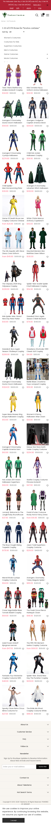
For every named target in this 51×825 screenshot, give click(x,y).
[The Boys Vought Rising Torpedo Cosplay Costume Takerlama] (13, 532)
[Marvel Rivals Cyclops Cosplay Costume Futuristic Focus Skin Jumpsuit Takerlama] (13, 565)
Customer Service (24, 732)
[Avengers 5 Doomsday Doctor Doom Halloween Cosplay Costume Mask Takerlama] (13, 108)
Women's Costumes (12, 37)
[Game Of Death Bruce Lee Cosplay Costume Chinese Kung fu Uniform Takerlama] (13, 206)
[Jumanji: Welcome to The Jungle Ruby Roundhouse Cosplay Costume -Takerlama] (13, 500)
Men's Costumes (11, 50)
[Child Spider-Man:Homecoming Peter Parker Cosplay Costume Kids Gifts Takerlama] (13, 173)
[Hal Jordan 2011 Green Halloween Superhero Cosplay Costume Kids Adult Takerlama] (13, 467)
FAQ (24, 739)
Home (3, 21)
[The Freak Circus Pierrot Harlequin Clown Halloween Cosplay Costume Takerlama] (38, 598)
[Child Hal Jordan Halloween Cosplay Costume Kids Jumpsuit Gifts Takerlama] (38, 140)
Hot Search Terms (24, 792)
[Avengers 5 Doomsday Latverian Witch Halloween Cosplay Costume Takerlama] (38, 173)
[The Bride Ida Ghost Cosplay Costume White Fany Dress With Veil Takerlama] (38, 696)
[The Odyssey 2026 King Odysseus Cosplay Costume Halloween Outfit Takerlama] (13, 271)
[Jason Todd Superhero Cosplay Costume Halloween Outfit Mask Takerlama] (38, 532)
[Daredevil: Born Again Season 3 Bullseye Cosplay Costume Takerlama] (13, 336)
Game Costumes (11, 54)
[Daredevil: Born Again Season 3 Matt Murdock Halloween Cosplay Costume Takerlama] (38, 304)
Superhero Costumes (12, 46)
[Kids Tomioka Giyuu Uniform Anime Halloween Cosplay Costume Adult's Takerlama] (38, 75)
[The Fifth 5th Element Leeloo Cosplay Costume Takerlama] (38, 630)
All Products (11, 21)
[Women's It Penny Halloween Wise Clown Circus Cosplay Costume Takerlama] (38, 402)
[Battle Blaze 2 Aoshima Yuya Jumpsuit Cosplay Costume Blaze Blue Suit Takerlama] (38, 369)
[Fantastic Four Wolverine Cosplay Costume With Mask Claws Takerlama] (13, 663)
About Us (24, 724)
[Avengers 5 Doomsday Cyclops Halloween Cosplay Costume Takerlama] (13, 140)
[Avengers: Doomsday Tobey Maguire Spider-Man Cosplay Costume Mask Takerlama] (38, 565)
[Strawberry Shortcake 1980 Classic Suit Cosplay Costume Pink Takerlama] (38, 336)
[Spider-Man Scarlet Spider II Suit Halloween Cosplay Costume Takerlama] (38, 271)
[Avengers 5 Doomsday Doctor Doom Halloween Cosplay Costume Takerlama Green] (13, 369)
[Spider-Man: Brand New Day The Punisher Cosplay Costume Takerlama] (38, 663)
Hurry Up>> (37, 5)
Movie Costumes (11, 58)
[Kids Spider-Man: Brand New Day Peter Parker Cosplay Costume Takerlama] (13, 304)
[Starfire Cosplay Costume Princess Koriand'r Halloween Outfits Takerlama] (38, 467)
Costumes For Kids (11, 42)
